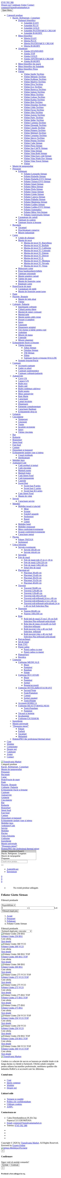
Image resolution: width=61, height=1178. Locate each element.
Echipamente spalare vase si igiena (27, 452)
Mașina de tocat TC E (33, 258)
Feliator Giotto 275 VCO (12, 987)
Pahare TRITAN (25, 539)
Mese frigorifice (25, 36)
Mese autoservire (25, 394)
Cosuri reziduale (25, 455)
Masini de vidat (25, 496)
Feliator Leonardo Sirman (35, 174)
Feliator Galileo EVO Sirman (37, 207)
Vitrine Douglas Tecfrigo (35, 105)
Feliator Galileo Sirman (34, 204)
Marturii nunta (24, 470)
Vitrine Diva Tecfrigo (33, 84)
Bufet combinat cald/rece (29, 388)
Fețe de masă (24, 557)
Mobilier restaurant (26, 526)
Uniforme (16, 659)
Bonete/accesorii (31, 685)
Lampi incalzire (25, 401)
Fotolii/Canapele (31, 514)
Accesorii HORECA (27, 703)
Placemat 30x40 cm (32, 573)
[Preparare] (18, 858)
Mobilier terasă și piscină (29, 506)
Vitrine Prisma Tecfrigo (34, 140)
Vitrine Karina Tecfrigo (34, 99)
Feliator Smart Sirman (33, 184)
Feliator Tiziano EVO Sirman (37, 181)
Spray (20, 322)
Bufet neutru (23, 391)
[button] (1, 881)
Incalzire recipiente (26, 427)
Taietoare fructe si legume (29, 222)
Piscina (15, 537)
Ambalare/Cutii (19, 463)
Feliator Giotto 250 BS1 (12, 936)
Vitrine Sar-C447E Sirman (36, 148)
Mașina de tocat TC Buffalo (36, 245)
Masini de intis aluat (27, 299)
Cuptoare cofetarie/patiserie (30, 373)
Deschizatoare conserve (28, 230)
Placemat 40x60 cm (32, 583)
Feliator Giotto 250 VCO (12, 1028)
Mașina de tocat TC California (37, 248)
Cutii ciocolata (24, 468)
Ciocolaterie (17, 417)
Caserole (22, 480)
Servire (15, 498)
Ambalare (22, 332)
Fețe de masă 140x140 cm (35, 565)
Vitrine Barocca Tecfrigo (35, 89)
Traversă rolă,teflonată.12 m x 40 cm (40, 601)
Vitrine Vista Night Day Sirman (38, 158)
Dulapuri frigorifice (26, 20)
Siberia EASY (30, 38)
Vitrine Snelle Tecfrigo (34, 74)
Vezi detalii (6, 941)
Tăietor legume (25, 345)
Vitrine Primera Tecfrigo (35, 130)
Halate (27, 672)
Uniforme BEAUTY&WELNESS (33, 705)
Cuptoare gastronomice (28, 371)
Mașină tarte (23, 314)
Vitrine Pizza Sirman (33, 145)
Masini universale (20, 723)
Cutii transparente (26, 478)
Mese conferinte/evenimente (30, 529)
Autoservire (17, 376)
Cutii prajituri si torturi (28, 465)
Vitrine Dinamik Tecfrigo (35, 125)
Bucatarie (16, 225)
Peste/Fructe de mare (21, 286)
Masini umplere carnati (28, 276)
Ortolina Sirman (31, 350)
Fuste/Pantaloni (31, 693)
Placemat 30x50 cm (32, 578)
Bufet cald (22, 386)
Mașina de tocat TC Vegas (35, 266)
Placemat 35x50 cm (32, 580)
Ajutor (24, 5)
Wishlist (10, 744)
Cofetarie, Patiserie (20, 304)
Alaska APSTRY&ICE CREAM (38, 59)
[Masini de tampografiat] (18, 856)
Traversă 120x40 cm (33, 593)
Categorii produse (15, 15)
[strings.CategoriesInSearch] (18, 851)
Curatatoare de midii (27, 289)
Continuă (14, 1165)
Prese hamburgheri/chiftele (30, 271)
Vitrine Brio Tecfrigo (33, 102)
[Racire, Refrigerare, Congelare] (18, 854)
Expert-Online (18, 1145)
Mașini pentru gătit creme (29, 317)
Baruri (27, 519)
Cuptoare (16, 363)
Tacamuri (22, 227)
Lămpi (27, 521)
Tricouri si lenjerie (26, 713)
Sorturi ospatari (30, 698)
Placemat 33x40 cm (32, 575)
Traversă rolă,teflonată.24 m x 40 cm (40, 598)
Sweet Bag (23, 483)
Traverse (22, 585)
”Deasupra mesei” (20, 726)
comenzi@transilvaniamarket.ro (15, 7)
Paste (14, 294)
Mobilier (16, 503)
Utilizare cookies (14, 1104)
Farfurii (21, 731)
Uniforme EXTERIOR (28, 718)
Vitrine (21, 71)
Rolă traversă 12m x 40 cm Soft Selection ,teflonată (38, 630)
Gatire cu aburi (24, 368)
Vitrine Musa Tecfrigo (34, 94)
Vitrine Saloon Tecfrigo (34, 92)
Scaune (27, 511)
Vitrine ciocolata (25, 432)
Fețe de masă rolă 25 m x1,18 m (38, 560)
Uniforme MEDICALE (28, 662)
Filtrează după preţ (10, 911)
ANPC (10, 1107)
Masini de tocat (25, 240)
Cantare (15, 447)
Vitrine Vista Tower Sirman (36, 161)
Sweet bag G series (32, 488)
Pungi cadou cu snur (33, 649)
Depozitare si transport (22, 450)
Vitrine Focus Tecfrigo (34, 110)
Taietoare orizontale (27, 273)
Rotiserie (16, 437)
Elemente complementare (29, 406)
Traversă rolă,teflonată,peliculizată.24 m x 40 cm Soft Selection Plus (41, 604)
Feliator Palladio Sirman (34, 199)
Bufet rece (22, 383)
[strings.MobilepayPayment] (14, 1148)
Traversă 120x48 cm (33, 590)
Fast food (16, 445)
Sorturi (27, 682)
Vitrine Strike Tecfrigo (34, 120)
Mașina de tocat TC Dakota (36, 253)
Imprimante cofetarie (27, 307)
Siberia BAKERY (32, 46)
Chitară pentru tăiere (27, 309)
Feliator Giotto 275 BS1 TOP (14, 997)
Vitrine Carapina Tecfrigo (35, 135)
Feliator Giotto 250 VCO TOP (15, 1018)
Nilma (26, 355)
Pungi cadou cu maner (34, 652)
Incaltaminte (23, 716)
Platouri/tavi (23, 654)
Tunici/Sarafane (31, 708)
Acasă (9, 916)
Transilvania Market (30, 1143)
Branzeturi (17, 440)
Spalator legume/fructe (28, 360)
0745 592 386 (7, 2)
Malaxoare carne (25, 268)
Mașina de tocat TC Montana (37, 261)
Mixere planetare (25, 340)
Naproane (22, 608)
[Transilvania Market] (11, 761)
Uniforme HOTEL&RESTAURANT (35, 688)
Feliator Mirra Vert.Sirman (35, 212)
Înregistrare (12, 871)
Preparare (16, 168)
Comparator (12, 746)
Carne (15, 235)
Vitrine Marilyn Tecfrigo (35, 82)
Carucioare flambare (27, 409)
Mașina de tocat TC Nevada (36, 263)
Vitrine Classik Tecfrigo (34, 128)
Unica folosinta (19, 544)
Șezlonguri (28, 516)
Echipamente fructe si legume (25, 342)
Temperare (23, 419)
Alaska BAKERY (32, 61)
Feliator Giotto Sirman (34, 194)
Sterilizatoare (24, 457)
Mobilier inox (18, 460)
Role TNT (23, 644)
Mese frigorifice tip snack (29, 64)
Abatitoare (23, 48)
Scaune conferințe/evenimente (31, 532)
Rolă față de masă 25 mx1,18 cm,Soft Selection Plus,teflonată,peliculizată (40, 620)
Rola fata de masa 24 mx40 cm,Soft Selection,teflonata (40, 625)
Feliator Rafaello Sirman (35, 176)
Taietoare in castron (27, 220)
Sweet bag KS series (33, 491)
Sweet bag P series (32, 486)
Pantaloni (28, 667)
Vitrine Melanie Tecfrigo (35, 76)
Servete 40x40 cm (32, 550)
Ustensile (22, 337)
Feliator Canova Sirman (34, 197)
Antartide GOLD (31, 28)
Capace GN (23, 381)
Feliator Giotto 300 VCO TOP (15, 1049)
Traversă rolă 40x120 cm (35, 596)
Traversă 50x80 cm (32, 588)
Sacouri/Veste (30, 690)
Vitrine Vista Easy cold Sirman (37, 156)
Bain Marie (23, 396)
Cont (9, 741)
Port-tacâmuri (24, 639)
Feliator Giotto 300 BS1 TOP (14, 957)
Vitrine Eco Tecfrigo (33, 87)
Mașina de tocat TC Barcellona (38, 243)
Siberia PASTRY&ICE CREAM (38, 43)
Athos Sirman (30, 347)
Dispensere (23, 404)
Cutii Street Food (25, 475)
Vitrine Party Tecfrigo (33, 117)
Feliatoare (22, 171)
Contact (30, 5)
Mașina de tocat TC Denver (36, 255)
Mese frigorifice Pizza (28, 69)
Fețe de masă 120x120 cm (35, 562)
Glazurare (22, 324)
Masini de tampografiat (22, 166)
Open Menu (7, 10)
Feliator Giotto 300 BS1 (12, 967)
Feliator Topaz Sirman (34, 192)
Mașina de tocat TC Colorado (37, 250)
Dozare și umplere (26, 319)
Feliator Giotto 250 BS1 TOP (14, 1038)
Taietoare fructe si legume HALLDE (40, 358)
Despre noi (6, 5)
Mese (26, 509)
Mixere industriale (26, 232)
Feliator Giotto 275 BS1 (12, 1008)
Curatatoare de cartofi (27, 217)
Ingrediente (17, 721)
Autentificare (12, 869)
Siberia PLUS (30, 41)
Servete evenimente (27, 547)
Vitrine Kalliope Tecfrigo (35, 79)
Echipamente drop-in (27, 411)
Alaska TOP (29, 53)
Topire (21, 424)
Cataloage (15, 5)
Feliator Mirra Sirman (33, 186)
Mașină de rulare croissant (29, 312)
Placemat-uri (23, 570)
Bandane (28, 670)
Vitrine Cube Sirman (33, 143)
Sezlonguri (23, 542)
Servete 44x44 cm (32, 552)
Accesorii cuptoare (26, 365)
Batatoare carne (25, 284)
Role (20, 616)
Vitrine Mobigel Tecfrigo (35, 133)
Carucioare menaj (26, 534)
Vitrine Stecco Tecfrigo (34, 138)
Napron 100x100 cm (33, 613)
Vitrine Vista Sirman (33, 151)
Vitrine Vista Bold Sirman (35, 153)
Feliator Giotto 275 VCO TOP (15, 977)
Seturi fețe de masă (32, 567)
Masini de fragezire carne (29, 281)
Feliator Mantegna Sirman (35, 202)
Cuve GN (22, 378)
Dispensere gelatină (27, 327)
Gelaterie (16, 414)
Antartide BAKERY (33, 33)
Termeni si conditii (15, 1099)
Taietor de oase (25, 278)
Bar (14, 434)
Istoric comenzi (13, 1083)
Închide (5, 1165)
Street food (17, 442)
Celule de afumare (26, 238)
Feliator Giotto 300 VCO (12, 946)
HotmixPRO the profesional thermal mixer (31, 739)
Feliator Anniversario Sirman (37, 215)
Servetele (22, 555)
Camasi (27, 695)
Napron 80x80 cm (32, 611)
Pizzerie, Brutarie (20, 296)
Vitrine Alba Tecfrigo (33, 112)
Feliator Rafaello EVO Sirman (37, 179)
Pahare (21, 729)
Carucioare (23, 399)
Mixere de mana (25, 335)
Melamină (22, 736)
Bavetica (22, 657)
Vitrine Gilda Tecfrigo (34, 107)
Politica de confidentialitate (19, 1101)
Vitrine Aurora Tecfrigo (34, 115)
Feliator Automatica (32, 209)
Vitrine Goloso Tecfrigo (34, 97)
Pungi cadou (23, 647)
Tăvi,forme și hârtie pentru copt (32, 330)
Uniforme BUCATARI (28, 675)
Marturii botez (24, 473)
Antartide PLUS (31, 25)
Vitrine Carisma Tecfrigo (35, 122)
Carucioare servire (26, 501)
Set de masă (23, 642)
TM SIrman (29, 353)
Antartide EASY (31, 23)
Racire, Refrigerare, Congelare (26, 18)
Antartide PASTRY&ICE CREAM (40, 30)
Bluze (26, 665)
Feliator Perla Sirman (33, 189)
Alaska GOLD (30, 56)
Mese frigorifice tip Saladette (31, 66)
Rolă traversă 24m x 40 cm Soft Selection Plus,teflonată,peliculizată (39, 635)
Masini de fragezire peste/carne (32, 291)
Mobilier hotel (24, 524)
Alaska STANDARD (33, 51)
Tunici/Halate (30, 700)
